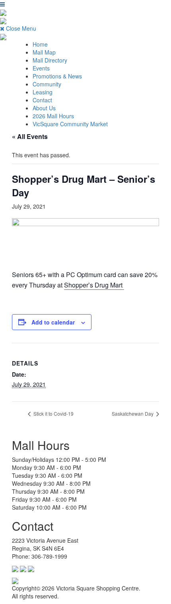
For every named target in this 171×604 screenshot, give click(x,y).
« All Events (30, 136)
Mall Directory (50, 60)
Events (41, 68)
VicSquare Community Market (70, 124)
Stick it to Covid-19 (53, 413)
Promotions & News (57, 76)
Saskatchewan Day (133, 413)
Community (47, 84)
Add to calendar (53, 322)
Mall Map (44, 52)
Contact (42, 100)
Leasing (42, 92)
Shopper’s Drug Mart (94, 284)
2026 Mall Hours (53, 116)
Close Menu (20, 28)
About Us (44, 108)
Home (40, 44)
